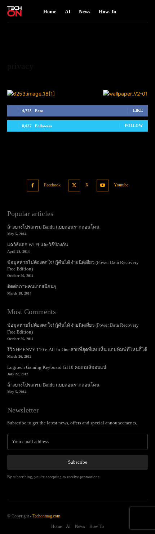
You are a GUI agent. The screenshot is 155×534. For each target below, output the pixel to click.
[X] (74, 185)
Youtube (121, 184)
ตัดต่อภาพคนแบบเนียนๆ (31, 286)
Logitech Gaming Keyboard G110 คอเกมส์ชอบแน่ (56, 367)
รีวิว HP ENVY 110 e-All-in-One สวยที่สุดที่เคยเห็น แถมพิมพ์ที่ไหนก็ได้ (77, 349)
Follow (134, 125)
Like (138, 110)
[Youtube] (102, 185)
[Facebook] (33, 185)
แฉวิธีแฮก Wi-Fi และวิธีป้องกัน (37, 244)
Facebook (52, 184)
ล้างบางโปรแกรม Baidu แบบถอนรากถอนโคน (53, 227)
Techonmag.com (46, 515)
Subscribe (77, 462)
